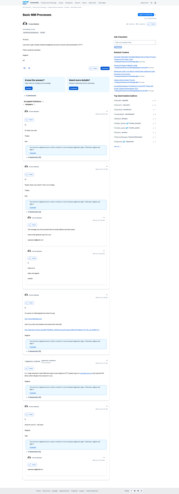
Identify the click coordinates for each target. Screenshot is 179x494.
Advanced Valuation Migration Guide (125, 65)
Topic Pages (102, 3)
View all (116, 146)
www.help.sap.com (86, 373)
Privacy (38, 491)
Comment (105, 68)
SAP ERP (42, 32)
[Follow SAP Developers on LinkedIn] (141, 491)
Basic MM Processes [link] (76, 7)
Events (84, 3)
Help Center (92, 3)
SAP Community (27, 7)
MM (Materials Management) (30, 32)
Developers (69, 3)
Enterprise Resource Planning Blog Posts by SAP (131, 67)
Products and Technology (48, 3)
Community (34, 2)
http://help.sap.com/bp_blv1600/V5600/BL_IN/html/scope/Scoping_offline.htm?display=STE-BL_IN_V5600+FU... (62, 330)
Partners (77, 3)
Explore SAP (144, 3)
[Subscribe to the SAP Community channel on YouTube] (138, 491)
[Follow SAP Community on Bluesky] (134, 491)
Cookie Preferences (92, 491)
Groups (61, 3)
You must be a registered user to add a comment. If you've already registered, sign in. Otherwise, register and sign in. (65, 148)
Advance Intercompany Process (124, 80)
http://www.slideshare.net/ (33, 319)
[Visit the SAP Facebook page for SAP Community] (131, 491)
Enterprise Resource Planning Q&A (127, 61)
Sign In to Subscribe (146, 14)
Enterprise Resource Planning (55, 7)
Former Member (34, 24)
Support (81, 491)
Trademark (74, 491)
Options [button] (155, 15)
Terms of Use (46, 491)
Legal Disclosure (64, 491)
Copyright (55, 491)
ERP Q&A (67, 7)
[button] (148, 24)
